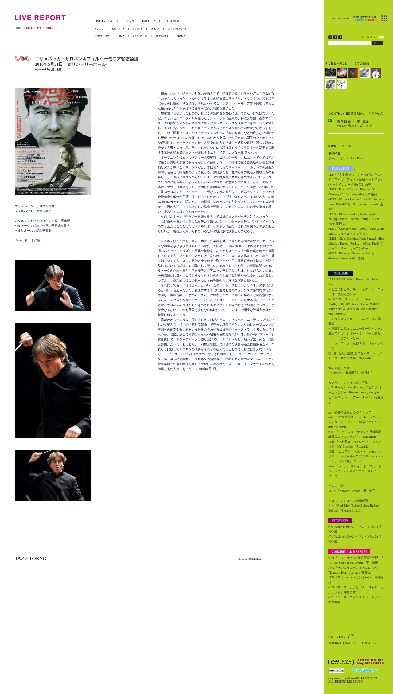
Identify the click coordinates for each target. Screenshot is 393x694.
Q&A (155, 28)
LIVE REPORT (175, 28)
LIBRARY (118, 28)
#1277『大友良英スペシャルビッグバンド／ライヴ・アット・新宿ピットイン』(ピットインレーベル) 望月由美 (355, 179)
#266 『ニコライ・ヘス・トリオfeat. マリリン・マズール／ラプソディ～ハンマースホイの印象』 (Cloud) (355, 456)
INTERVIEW (170, 21)
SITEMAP (162, 36)
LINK (121, 36)
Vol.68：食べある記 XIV (354, 125)
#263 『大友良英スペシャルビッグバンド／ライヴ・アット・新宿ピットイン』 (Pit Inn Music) (355, 422)
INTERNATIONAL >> (342, 643)
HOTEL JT (104, 36)
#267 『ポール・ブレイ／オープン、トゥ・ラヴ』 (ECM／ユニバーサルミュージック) (355, 471)
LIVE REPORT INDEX (40, 27)
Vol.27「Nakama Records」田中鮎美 (351, 490)
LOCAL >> (369, 643)
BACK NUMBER (249, 558)
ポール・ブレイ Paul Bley (345, 158)
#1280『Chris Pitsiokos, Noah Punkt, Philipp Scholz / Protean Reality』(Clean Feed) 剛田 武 (353, 218)
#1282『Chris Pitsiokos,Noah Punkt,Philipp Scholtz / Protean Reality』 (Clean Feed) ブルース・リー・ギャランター (356, 243)
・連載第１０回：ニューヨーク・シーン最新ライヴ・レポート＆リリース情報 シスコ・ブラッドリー (355, 333)
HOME (19, 27)
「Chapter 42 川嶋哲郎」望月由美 (350, 372)
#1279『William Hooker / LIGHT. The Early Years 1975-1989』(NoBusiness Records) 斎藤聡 (356, 204)
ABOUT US (140, 36)
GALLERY (149, 21)
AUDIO (101, 28)
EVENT (138, 28)
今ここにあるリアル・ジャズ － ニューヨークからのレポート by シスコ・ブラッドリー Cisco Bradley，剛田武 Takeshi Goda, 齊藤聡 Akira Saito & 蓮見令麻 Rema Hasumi (355, 299)
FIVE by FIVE (106, 21)
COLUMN (128, 21)
